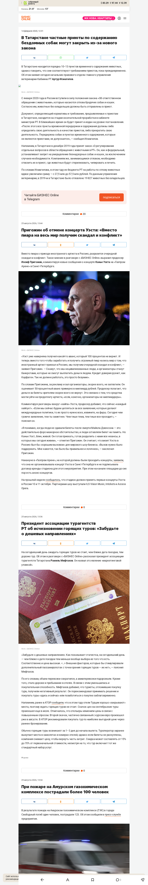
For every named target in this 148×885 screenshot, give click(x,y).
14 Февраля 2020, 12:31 (32, 31)
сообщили (57, 702)
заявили (118, 460)
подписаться (111, 197)
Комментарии (74, 213)
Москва (40, 9)
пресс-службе (113, 814)
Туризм (24, 758)
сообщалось (53, 479)
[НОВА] (98, 18)
